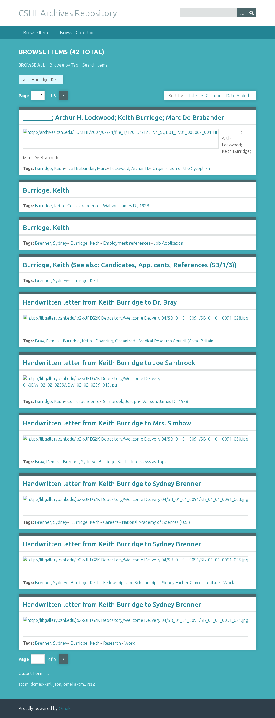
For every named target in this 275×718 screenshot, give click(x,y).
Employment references (126, 243)
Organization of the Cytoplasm (182, 168)
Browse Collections (78, 32)
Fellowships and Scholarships (130, 582)
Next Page (63, 95)
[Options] (242, 12)
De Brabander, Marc (87, 168)
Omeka (66, 708)
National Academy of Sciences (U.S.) (156, 522)
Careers (110, 522)
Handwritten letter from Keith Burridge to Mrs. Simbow (107, 423)
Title (193, 95)
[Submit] (251, 12)
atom (23, 684)
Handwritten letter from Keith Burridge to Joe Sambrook (109, 362)
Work (228, 582)
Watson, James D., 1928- (127, 205)
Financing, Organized (115, 340)
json (57, 684)
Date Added (237, 95)
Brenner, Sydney (51, 243)
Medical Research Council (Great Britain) (177, 340)
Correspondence (83, 205)
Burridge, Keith (49, 168)
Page (24, 95)
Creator (214, 95)
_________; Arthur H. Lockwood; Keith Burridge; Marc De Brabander (123, 117)
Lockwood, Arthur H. (129, 168)
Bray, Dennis (47, 340)
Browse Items (36, 32)
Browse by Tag (63, 65)
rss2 (91, 684)
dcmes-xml (41, 684)
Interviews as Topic (149, 461)
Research (112, 643)
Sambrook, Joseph (121, 401)
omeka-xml (74, 684)
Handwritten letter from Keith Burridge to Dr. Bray (100, 302)
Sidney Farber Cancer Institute (191, 582)
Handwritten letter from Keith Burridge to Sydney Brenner (112, 483)
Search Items (94, 65)
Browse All (32, 65)
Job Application (168, 243)
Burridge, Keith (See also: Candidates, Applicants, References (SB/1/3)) (130, 265)
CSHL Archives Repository (68, 13)
